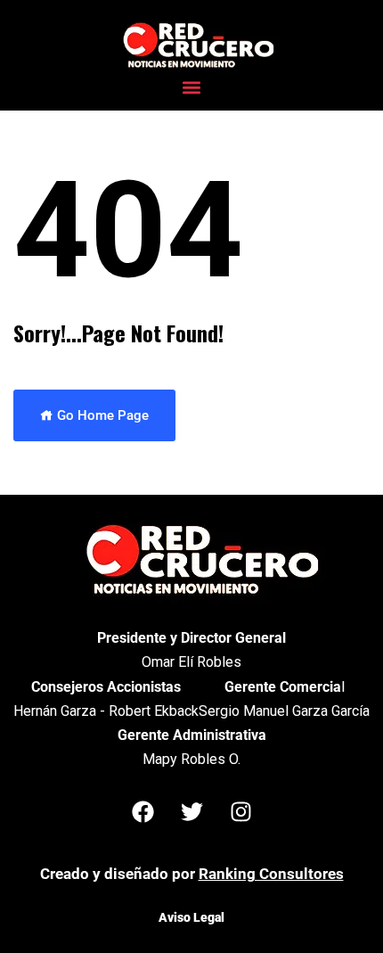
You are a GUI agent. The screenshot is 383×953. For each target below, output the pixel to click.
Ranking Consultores (271, 874)
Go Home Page (101, 415)
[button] (192, 87)
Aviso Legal (191, 917)
